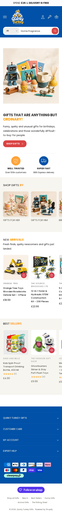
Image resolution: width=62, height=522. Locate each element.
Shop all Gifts (13, 498)
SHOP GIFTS (13, 143)
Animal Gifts (23, 502)
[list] (31, 165)
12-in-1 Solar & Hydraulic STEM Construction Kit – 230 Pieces (40, 296)
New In (25, 498)
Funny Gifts (50, 498)
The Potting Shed (39, 502)
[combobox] (39, 31)
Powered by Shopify (44, 509)
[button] (5, 17)
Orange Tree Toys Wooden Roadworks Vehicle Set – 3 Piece (14, 291)
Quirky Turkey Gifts (25, 509)
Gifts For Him (39, 220)
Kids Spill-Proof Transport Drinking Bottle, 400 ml (13, 367)
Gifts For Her (11, 220)
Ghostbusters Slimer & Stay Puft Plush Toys (39, 369)
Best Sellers (36, 498)
